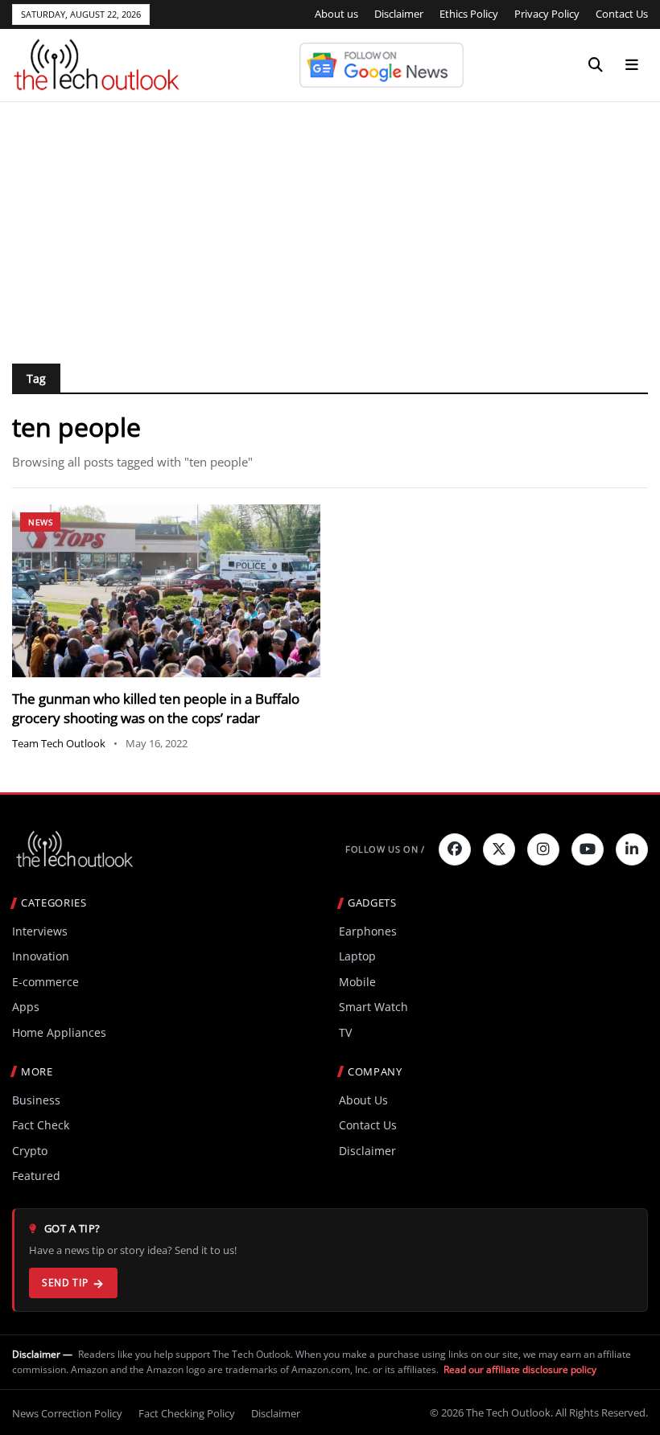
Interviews (40, 931)
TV (345, 1032)
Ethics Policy (468, 13)
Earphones (368, 931)
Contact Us (622, 13)
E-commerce (45, 981)
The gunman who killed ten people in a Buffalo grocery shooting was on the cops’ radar (155, 708)
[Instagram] (543, 849)
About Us (363, 1100)
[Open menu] (632, 65)
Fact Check (40, 1125)
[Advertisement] (330, 222)
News (40, 522)
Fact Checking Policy (186, 1413)
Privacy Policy (547, 13)
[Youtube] (587, 849)
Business (36, 1100)
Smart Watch (373, 1006)
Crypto (29, 1150)
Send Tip (65, 1282)
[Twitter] (499, 849)
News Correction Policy (67, 1413)
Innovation (40, 956)
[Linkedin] (632, 849)
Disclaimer (398, 13)
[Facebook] (455, 849)
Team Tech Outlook (58, 743)
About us (336, 13)
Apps (25, 1006)
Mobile (357, 981)
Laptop (357, 956)
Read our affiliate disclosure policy (519, 1369)
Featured (36, 1175)
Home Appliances (59, 1032)
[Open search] (596, 65)
